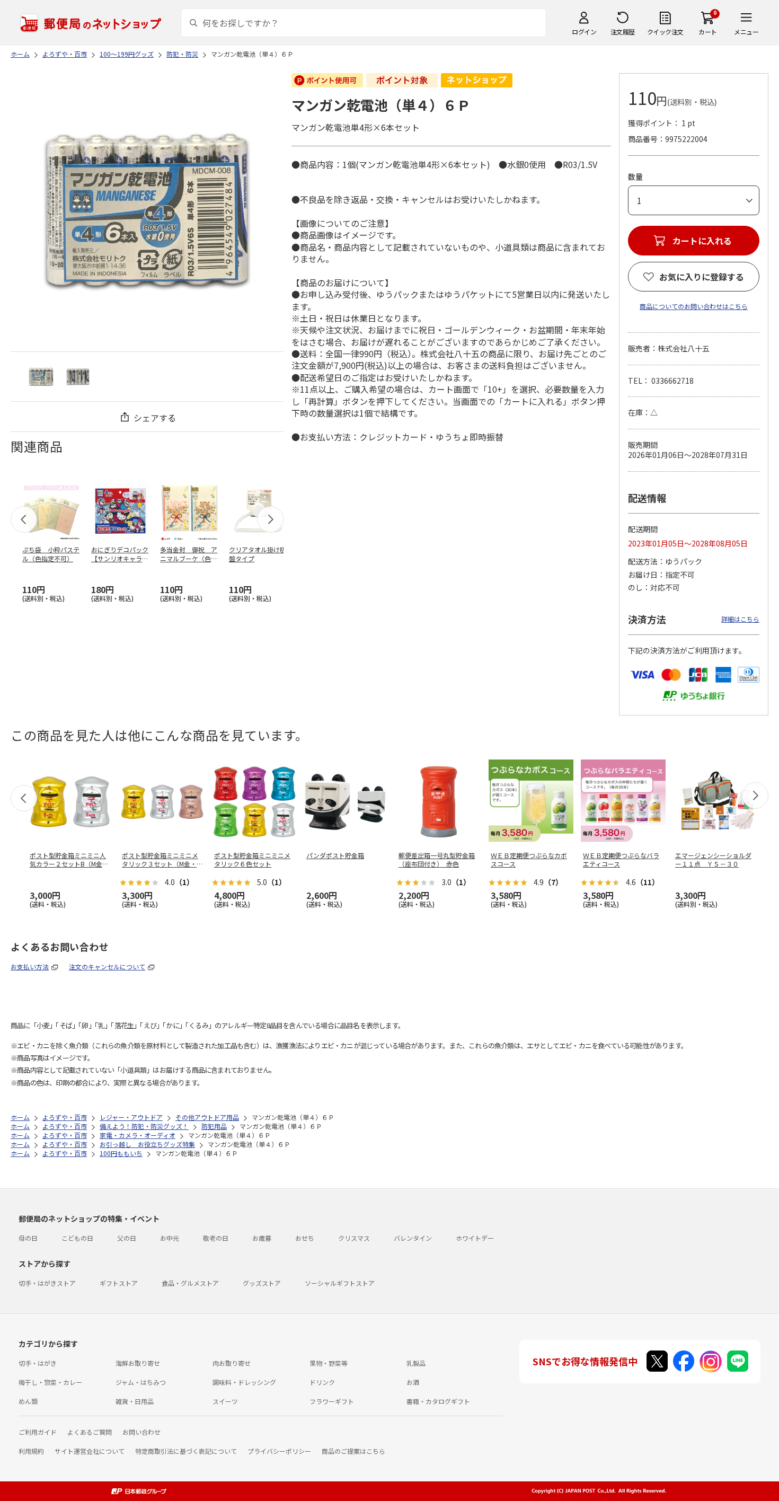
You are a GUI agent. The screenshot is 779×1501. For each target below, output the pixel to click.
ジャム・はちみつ (141, 1382)
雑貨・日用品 (135, 1401)
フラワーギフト (331, 1401)
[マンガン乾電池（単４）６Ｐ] (41, 376)
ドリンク (322, 1382)
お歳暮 (261, 1237)
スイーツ (225, 1401)
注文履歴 (622, 31)
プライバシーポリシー (279, 1450)
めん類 (28, 1401)
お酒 (412, 1382)
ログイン (584, 31)
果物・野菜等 (328, 1362)
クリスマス (354, 1237)
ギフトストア (119, 1282)
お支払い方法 (30, 966)
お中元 (169, 1237)
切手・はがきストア (47, 1282)
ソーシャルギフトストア (340, 1282)
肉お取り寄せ (232, 1362)
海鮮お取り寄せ (138, 1362)
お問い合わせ (141, 1431)
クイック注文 (665, 31)
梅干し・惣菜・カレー (50, 1382)
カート (707, 31)
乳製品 (416, 1362)
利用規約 (31, 1450)
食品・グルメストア (190, 1282)
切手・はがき (38, 1362)
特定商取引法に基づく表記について (186, 1450)
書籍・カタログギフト (438, 1401)
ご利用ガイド (38, 1431)
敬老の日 (215, 1237)
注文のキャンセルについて (107, 966)
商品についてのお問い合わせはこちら (694, 306)
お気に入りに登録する (701, 276)
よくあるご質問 (89, 1431)
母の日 (28, 1237)
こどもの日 (77, 1237)
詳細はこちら (740, 618)
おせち (304, 1237)
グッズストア (262, 1282)
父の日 (126, 1237)
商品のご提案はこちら (353, 1450)
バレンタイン (413, 1237)
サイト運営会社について (90, 1450)
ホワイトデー (475, 1237)
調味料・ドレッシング (244, 1382)
